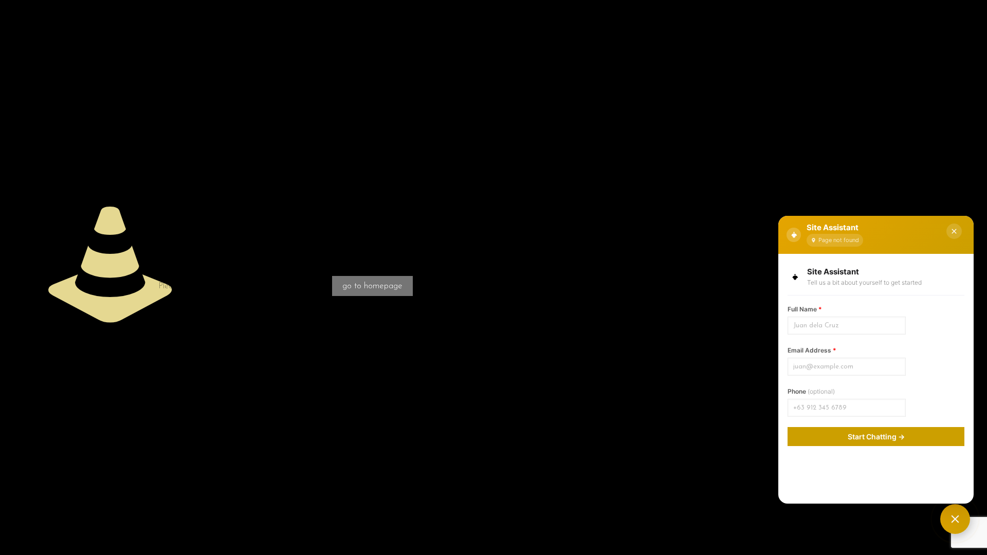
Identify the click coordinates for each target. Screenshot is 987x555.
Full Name (805, 309)
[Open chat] (955, 519)
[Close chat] (954, 231)
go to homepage (372, 286)
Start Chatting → (876, 436)
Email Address (812, 350)
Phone (811, 391)
